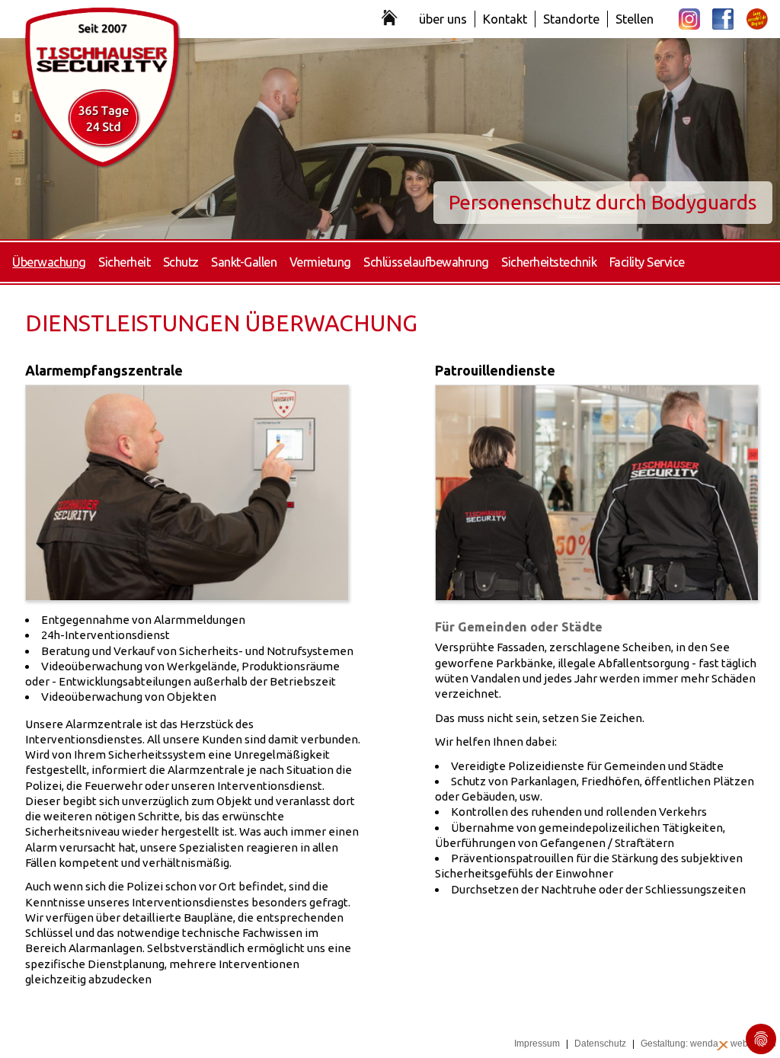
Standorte (571, 19)
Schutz (181, 262)
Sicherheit (124, 262)
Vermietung (320, 262)
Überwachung (49, 262)
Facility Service (647, 262)
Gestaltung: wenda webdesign (708, 1043)
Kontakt (505, 19)
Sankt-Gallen (244, 262)
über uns (443, 19)
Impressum (537, 1043)
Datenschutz (600, 1043)
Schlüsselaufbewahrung (426, 262)
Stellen (634, 19)
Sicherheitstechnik (548, 262)
